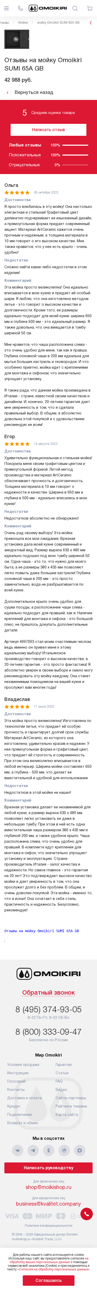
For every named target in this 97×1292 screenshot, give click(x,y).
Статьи (62, 1073)
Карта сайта (67, 1114)
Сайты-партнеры (71, 1098)
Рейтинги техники (71, 1106)
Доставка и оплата (24, 1098)
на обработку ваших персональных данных (49, 1260)
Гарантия (64, 1065)
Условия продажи (23, 1065)
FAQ (59, 1081)
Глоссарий (16, 1081)
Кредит (14, 1106)
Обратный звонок (48, 993)
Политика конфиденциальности (48, 1225)
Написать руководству (48, 1168)
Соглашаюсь (48, 1280)
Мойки (23, 22)
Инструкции (17, 1073)
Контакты (16, 1090)
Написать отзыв (48, 129)
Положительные (25, 155)
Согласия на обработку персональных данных (53, 1269)
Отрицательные (24, 165)
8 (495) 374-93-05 (49, 1009)
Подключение (19, 1114)
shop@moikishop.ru (48, 1187)
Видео (61, 1090)
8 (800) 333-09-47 (49, 1032)
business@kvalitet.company (48, 1204)
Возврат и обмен (22, 1123)
